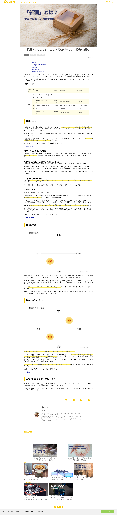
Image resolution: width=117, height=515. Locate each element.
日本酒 (25, 475)
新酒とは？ (34, 62)
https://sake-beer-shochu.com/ (48, 422)
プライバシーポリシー (29, 511)
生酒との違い (37, 66)
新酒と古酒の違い (36, 69)
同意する (107, 511)
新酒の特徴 (34, 67)
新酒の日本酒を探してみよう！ (39, 71)
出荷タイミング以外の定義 (40, 64)
